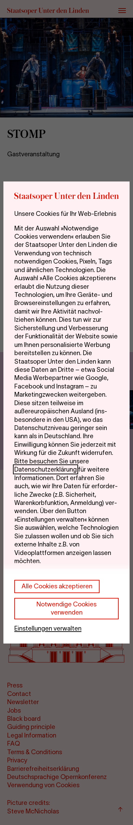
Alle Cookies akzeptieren (56, 586)
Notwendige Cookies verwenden (66, 608)
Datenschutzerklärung (45, 469)
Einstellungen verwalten (48, 628)
